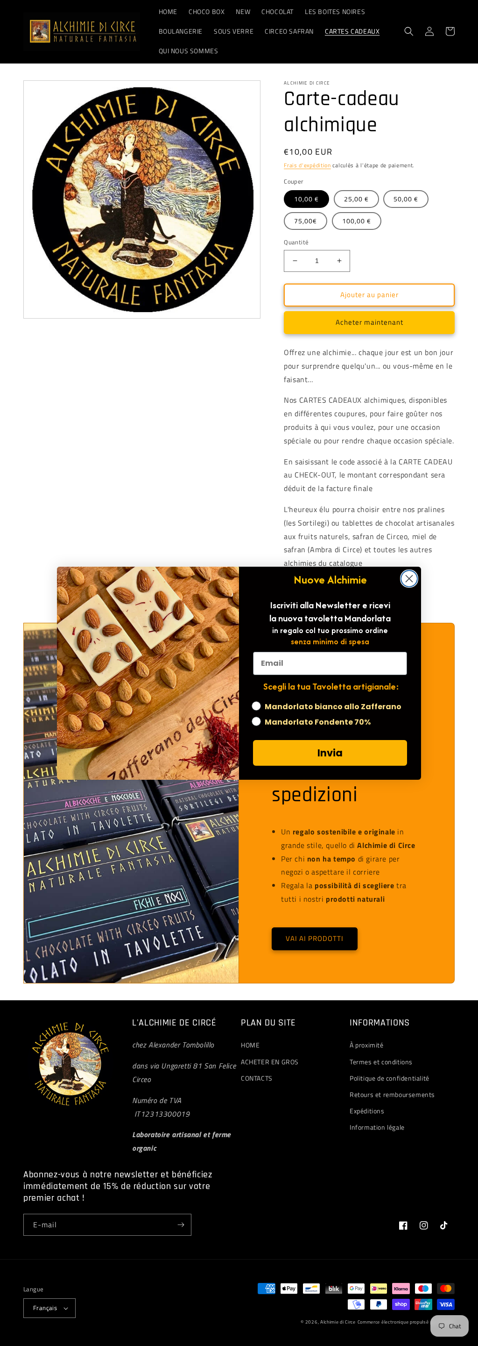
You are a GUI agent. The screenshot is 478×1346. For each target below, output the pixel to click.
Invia (330, 753)
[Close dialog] (409, 578)
